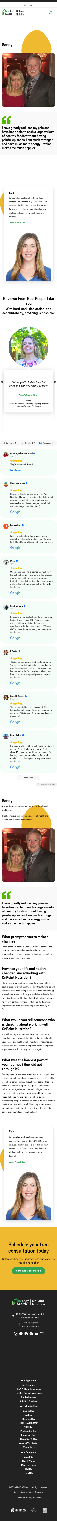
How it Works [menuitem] (28, 1461)
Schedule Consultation (28, 1270)
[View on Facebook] (6, 454)
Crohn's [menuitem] (28, 1415)
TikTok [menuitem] (41, 1332)
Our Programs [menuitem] (28, 1385)
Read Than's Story (28, 402)
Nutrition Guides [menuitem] (29, 1407)
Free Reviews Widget (47, 784)
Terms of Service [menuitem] (35, 1492)
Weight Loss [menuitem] (28, 1447)
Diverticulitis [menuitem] (28, 1419)
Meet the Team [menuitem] (28, 1465)
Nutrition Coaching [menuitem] (28, 1401)
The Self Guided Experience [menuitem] (29, 1393)
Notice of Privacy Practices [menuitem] (28, 1497)
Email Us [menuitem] (29, 1473)
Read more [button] (15, 587)
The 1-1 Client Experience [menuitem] (28, 1389)
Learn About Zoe (17, 222)
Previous (2, 382)
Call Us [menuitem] (28, 1469)
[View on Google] (6, 484)
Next (55, 382)
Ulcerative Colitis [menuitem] (28, 1439)
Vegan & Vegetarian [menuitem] (28, 1443)
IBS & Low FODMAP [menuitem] (28, 1423)
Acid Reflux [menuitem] (28, 1411)
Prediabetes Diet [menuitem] (28, 1431)
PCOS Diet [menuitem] (28, 1427)
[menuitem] (16, 1334)
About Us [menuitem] (28, 1457)
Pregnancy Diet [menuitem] (28, 1435)
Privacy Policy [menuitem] (20, 1492)
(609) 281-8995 (31, 1322)
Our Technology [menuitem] (28, 1397)
